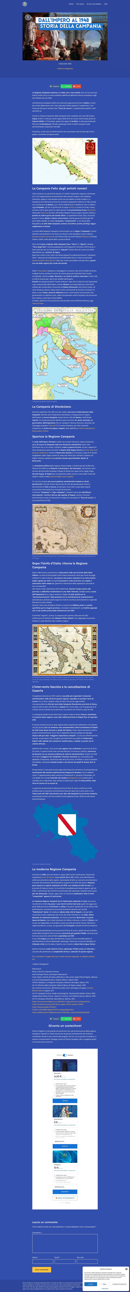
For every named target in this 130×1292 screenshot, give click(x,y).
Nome (35, 1257)
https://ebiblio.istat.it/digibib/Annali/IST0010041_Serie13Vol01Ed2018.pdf (60, 1012)
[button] (126, 1269)
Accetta (91, 1284)
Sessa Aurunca (46, 237)
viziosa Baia (41, 271)
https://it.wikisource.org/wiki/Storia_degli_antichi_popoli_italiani (57, 1004)
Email (78, 86)
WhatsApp (68, 86)
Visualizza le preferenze (119, 1284)
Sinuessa (35, 237)
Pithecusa (44, 213)
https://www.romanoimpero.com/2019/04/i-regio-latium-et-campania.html (61, 1002)
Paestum (85, 237)
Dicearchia (91, 210)
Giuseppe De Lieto (75, 778)
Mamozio (52, 426)
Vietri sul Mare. (38, 303)
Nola (72, 207)
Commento (37, 1233)
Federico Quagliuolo (65, 69)
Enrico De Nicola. (47, 877)
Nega (104, 1284)
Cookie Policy (105, 1288)
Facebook (56, 86)
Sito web (80, 1257)
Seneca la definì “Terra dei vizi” (44, 260)
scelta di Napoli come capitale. (61, 477)
